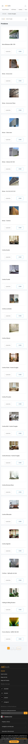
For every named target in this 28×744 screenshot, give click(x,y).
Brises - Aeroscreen (7, 74)
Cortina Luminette (6, 309)
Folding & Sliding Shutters (8, 602)
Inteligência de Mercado (8, 726)
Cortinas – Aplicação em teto (9, 573)
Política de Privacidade (21, 738)
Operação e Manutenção (8, 731)
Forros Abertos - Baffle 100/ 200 (10, 632)
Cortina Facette (6, 279)
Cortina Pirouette (6, 397)
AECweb (4, 13)
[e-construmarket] (6, 716)
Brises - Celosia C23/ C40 (8, 162)
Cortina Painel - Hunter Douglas (10, 367)
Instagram (6, 702)
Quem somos (4, 674)
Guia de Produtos (5, 9)
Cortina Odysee (6, 338)
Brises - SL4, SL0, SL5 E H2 (8, 191)
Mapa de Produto (5, 680)
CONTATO (8, 51)
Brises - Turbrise (6, 220)
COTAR (20, 51)
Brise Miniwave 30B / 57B (8, 44)
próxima (18, 648)
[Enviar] (25, 713)
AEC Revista (13, 9)
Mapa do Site (4, 677)
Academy (20, 9)
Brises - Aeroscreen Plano (8, 103)
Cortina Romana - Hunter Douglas (11, 455)
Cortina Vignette (6, 544)
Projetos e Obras (6, 721)
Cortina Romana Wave (8, 485)
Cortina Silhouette (6, 514)
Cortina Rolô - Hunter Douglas (10, 426)
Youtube (6, 693)
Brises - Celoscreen (7, 132)
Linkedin (6, 697)
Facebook (6, 688)
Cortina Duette (6, 250)
